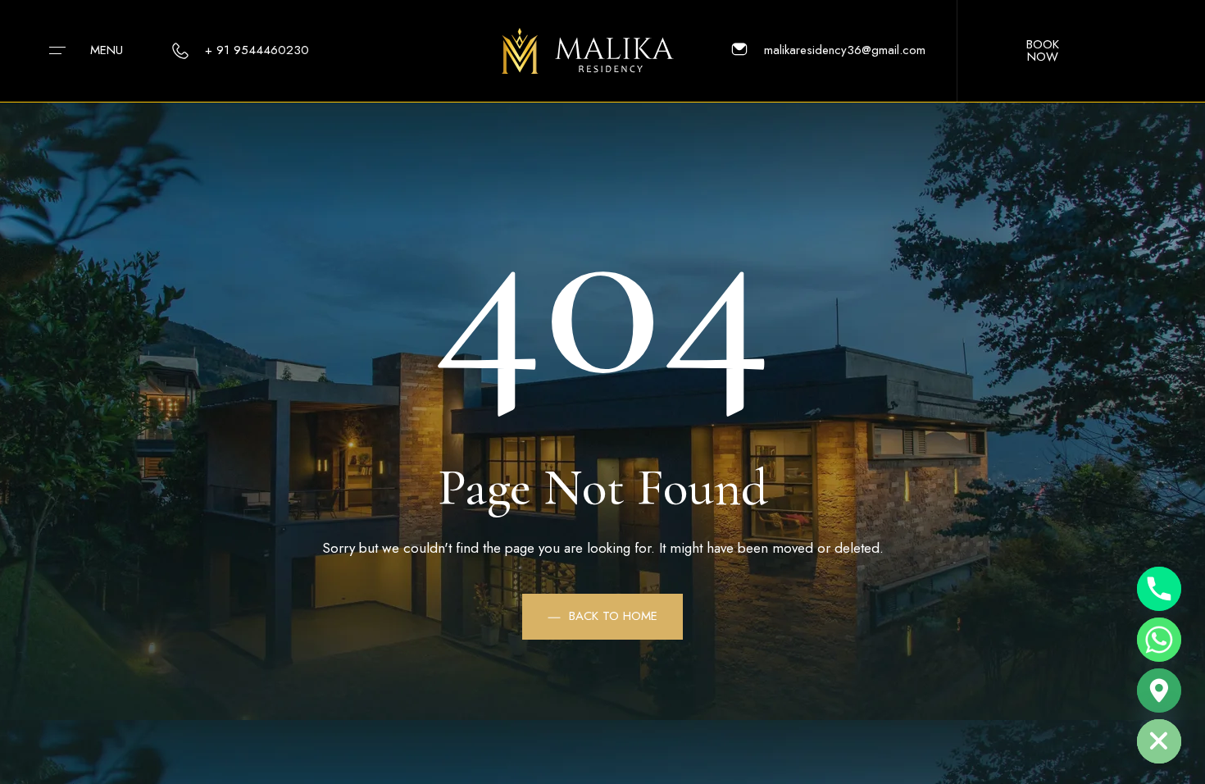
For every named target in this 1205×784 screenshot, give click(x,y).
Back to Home (613, 616)
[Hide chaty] (1159, 741)
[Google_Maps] (1159, 690)
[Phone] (1159, 589)
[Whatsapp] (1159, 640)
